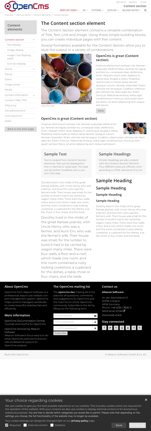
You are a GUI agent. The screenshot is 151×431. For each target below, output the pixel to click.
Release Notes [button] (130, 10)
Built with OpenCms (16, 354)
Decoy (8, 74)
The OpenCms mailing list (71, 286)
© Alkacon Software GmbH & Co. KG (125, 354)
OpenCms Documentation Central (25, 320)
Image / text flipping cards (19, 57)
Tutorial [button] (96, 10)
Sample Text (55, 154)
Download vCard (111, 315)
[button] (143, 10)
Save (119, 425)
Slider (8, 121)
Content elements (42, 15)
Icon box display (16, 63)
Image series (12, 84)
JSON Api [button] (111, 10)
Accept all (137, 425)
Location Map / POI (16, 100)
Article (8, 69)
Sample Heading (114, 180)
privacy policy (79, 420)
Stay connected (113, 321)
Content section (61, 15)
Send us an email (112, 311)
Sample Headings (115, 154)
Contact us (109, 286)
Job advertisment (15, 110)
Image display (15, 50)
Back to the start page (21, 129)
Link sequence (13, 115)
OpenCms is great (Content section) (117, 58)
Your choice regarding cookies (34, 400)
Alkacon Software (113, 292)
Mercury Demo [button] (68, 10)
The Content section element (73, 23)
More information (17, 315)
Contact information (16, 95)
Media (8, 89)
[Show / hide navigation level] (34, 39)
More (101, 110)
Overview (9, 15)
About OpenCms (16, 286)
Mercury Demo (23, 15)
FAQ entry (10, 105)
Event (8, 79)
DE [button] (84, 10)
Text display (13, 44)
